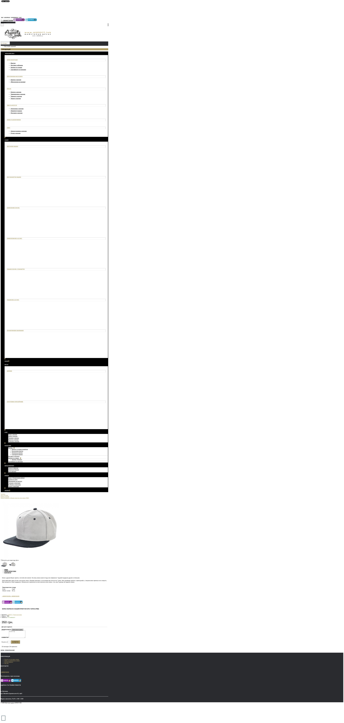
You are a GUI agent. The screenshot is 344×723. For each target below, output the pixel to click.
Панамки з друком (13, 438)
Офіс (8, 127)
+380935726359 (6, 596)
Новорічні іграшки (16, 111)
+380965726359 (15, 596)
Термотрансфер (10, 650)
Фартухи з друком (13, 439)
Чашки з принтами (13, 486)
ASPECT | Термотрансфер (14, 614)
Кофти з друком (12, 436)
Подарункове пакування (15, 330)
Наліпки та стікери (16, 67)
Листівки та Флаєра (17, 65)
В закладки (6, 646)
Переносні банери (13, 469)
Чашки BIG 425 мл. (13, 300)
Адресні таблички (13, 468)
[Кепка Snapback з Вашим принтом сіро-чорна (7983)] (30, 557)
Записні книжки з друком (19, 131)
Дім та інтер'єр (12, 105)
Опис (6, 570)
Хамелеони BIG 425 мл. (14, 238)
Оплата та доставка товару (11, 659)
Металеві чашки (12, 146)
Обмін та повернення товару (12, 660)
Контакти (7, 572)
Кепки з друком (12, 434)
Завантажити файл (17, 629)
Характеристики (10, 571)
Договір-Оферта (8, 662)
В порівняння (13, 646)
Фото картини (12, 471)
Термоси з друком (16, 96)
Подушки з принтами (14, 483)
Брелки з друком (16, 79)
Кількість (4, 642)
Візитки (13, 63)
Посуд (9, 88)
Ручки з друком (15, 133)
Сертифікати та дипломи (18, 69)
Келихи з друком (16, 92)
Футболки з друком (13, 441)
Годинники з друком (17, 108)
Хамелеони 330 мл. (13, 208)
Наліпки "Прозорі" (17, 459)
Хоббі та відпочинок (14, 119)
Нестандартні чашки (14, 177)
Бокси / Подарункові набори (16, 478)
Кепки (2, 650)
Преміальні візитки (17, 452)
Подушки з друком (16, 113)
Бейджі (9, 371)
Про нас (6, 663)
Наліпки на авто (12, 479)
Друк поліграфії (12, 60)
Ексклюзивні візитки (17, 451)
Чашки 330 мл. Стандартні (16, 269)
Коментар (5, 637)
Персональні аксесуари (14, 76)
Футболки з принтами (14, 484)
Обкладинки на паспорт (18, 82)
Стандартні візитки (17, 454)
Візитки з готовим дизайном (20, 449)
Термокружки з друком (18, 94)
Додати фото (6, 629)
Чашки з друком (16, 98)
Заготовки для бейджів (15, 401)
